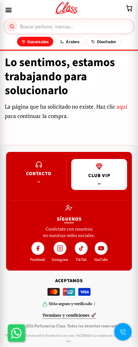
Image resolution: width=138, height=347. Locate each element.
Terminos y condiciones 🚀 (69, 315)
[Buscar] (11, 26)
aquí (121, 106)
